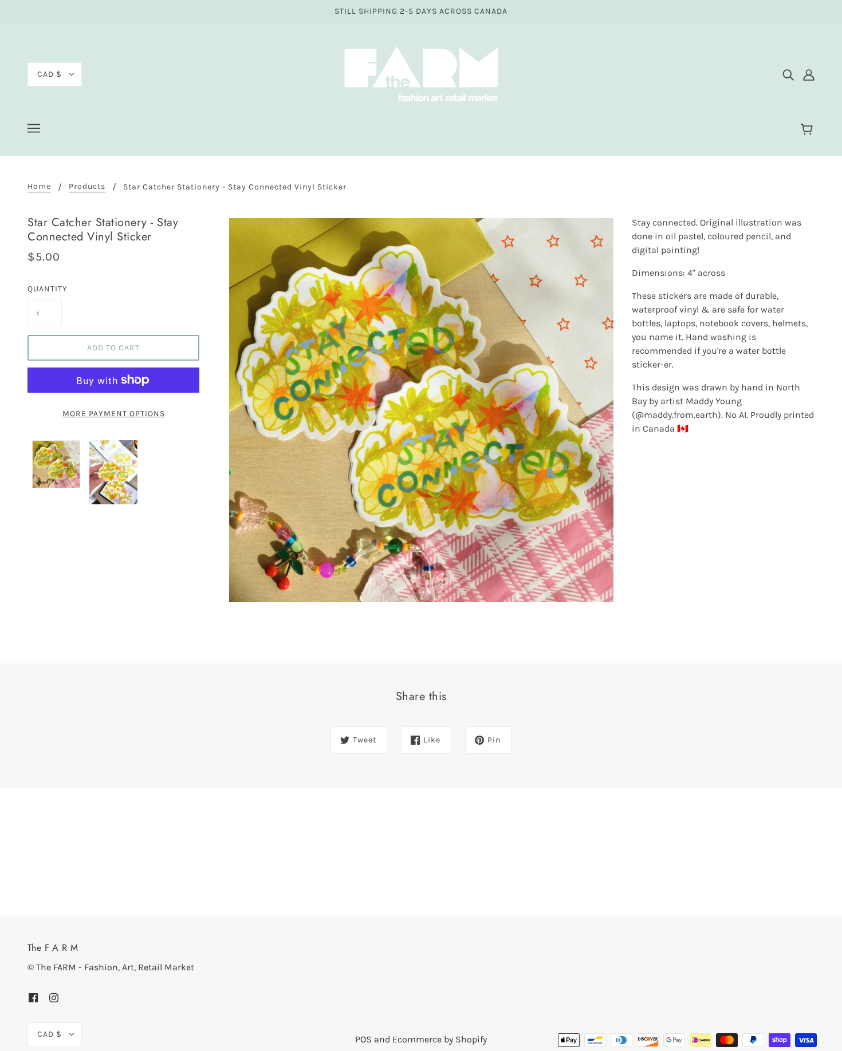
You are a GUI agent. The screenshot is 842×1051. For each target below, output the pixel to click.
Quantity (44, 289)
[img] (788, 74)
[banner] (421, 73)
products (87, 187)
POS (363, 1039)
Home (39, 187)
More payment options (113, 413)
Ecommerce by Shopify (439, 1039)
